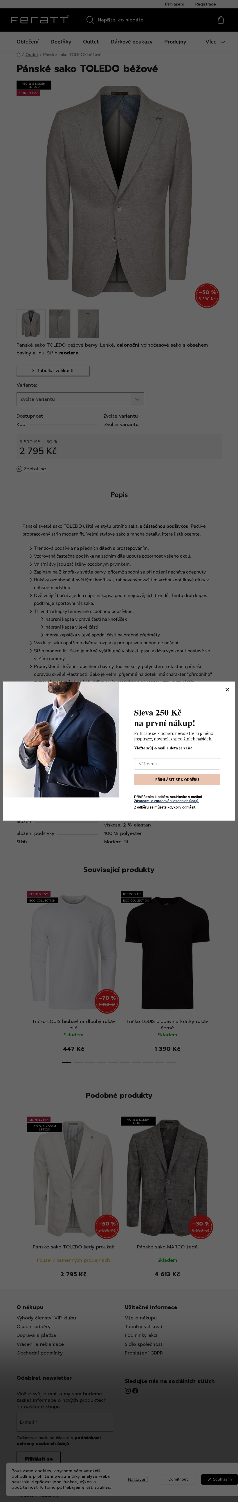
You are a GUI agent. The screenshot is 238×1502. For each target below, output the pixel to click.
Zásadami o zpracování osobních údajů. (166, 801)
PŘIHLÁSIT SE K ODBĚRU (177, 779)
